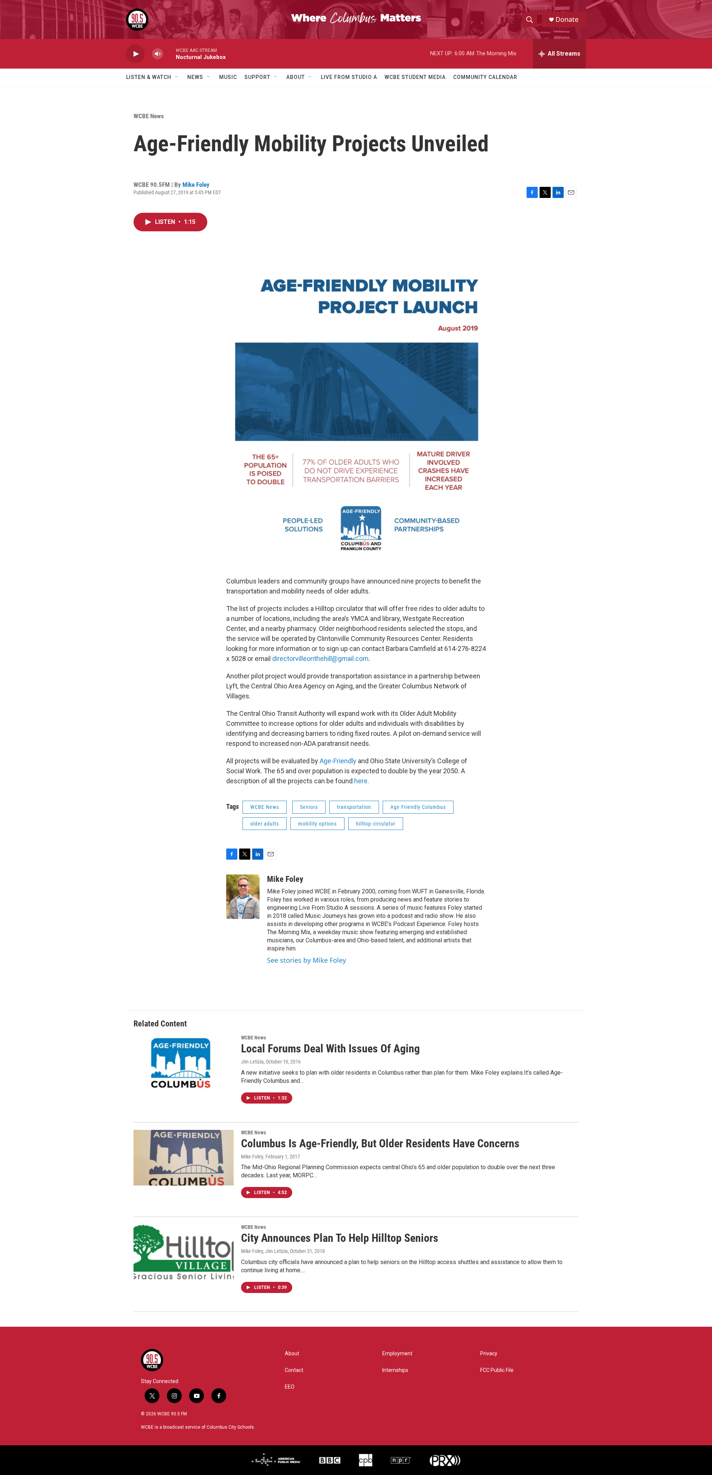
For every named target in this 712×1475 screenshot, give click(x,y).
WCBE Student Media (415, 77)
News (195, 77)
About (295, 77)
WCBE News (149, 116)
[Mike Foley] (243, 896)
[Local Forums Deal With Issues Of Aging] (184, 1063)
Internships (395, 1370)
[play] (135, 54)
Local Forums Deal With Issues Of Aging (330, 1048)
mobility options (317, 824)
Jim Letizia (252, 1062)
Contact (294, 1370)
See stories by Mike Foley (306, 960)
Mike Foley (196, 184)
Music (228, 77)
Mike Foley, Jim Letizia (264, 1251)
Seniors (309, 807)
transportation (354, 807)
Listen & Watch (148, 77)
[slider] (169, 53)
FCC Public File (497, 1370)
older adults (264, 824)
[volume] (157, 54)
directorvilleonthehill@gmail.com (320, 658)
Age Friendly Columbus (418, 807)
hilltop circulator (375, 824)
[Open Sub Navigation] (177, 77)
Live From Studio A (349, 77)
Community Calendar (485, 77)
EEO (289, 1387)
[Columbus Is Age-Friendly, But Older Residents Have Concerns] (184, 1157)
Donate (567, 19)
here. (361, 781)
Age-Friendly (338, 761)
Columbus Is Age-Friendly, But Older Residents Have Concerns (380, 1143)
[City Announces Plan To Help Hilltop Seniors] (184, 1252)
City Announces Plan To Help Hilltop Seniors (339, 1237)
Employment (397, 1353)
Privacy (488, 1353)
